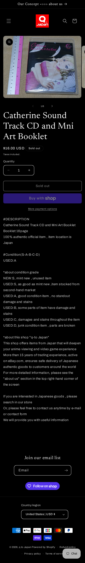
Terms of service (55, 553)
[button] (9, 21)
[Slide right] (52, 106)
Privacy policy (32, 553)
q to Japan (25, 547)
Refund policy (68, 547)
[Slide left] (33, 106)
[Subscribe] (66, 470)
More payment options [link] (42, 208)
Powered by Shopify (43, 547)
